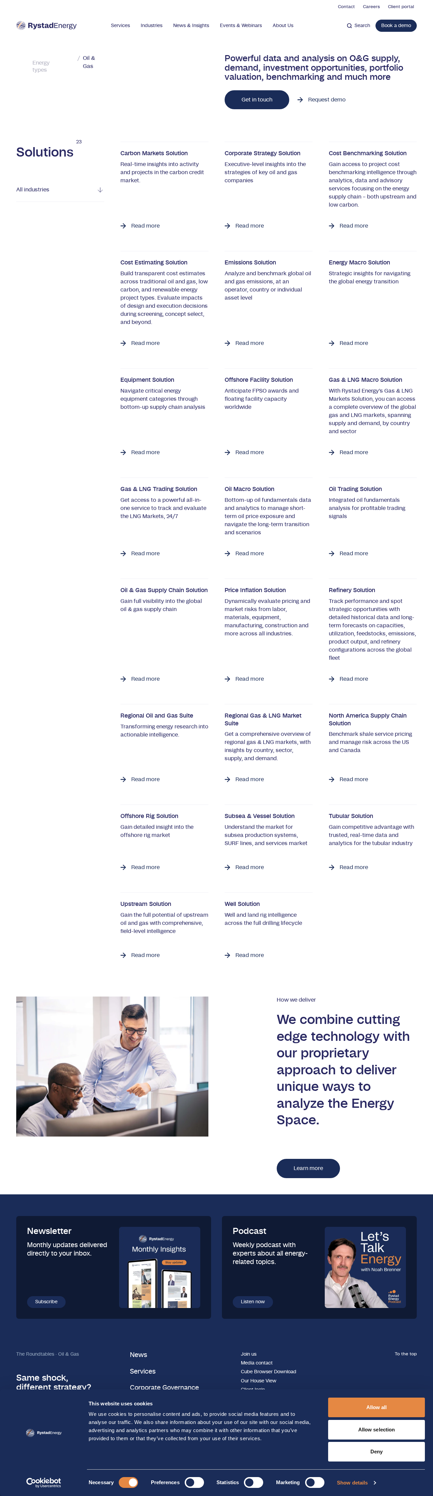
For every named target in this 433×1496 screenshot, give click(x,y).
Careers (371, 7)
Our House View (258, 1381)
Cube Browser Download (268, 1372)
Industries (151, 25)
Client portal (401, 7)
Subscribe (46, 1302)
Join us (248, 1354)
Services (120, 25)
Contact (346, 7)
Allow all (376, 1407)
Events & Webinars (241, 25)
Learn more (308, 1168)
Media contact (257, 1363)
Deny (376, 1451)
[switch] (194, 1482)
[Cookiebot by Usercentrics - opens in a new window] (43, 1483)
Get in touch (257, 99)
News (138, 1355)
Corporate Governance (164, 1388)
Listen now (253, 1302)
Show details (352, 1483)
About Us (283, 25)
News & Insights (191, 25)
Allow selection (376, 1429)
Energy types (41, 66)
